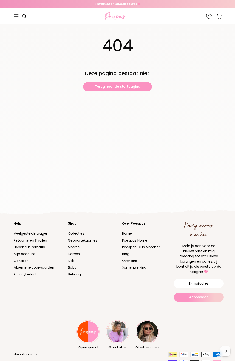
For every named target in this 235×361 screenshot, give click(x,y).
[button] (24, 16)
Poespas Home (134, 240)
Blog (125, 254)
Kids (71, 260)
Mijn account (24, 254)
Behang (74, 274)
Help (17, 223)
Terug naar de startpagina (117, 86)
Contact (21, 260)
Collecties (76, 233)
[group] (117, 4)
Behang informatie (29, 247)
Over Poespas (133, 223)
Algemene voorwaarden (34, 267)
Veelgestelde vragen (31, 233)
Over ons (129, 260)
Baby (72, 267)
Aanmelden (198, 297)
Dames (74, 254)
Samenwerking (134, 267)
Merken (74, 247)
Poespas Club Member (141, 247)
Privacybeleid (25, 274)
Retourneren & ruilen (30, 240)
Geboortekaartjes (82, 240)
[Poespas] (117, 16)
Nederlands (23, 354)
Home (127, 233)
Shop (72, 223)
